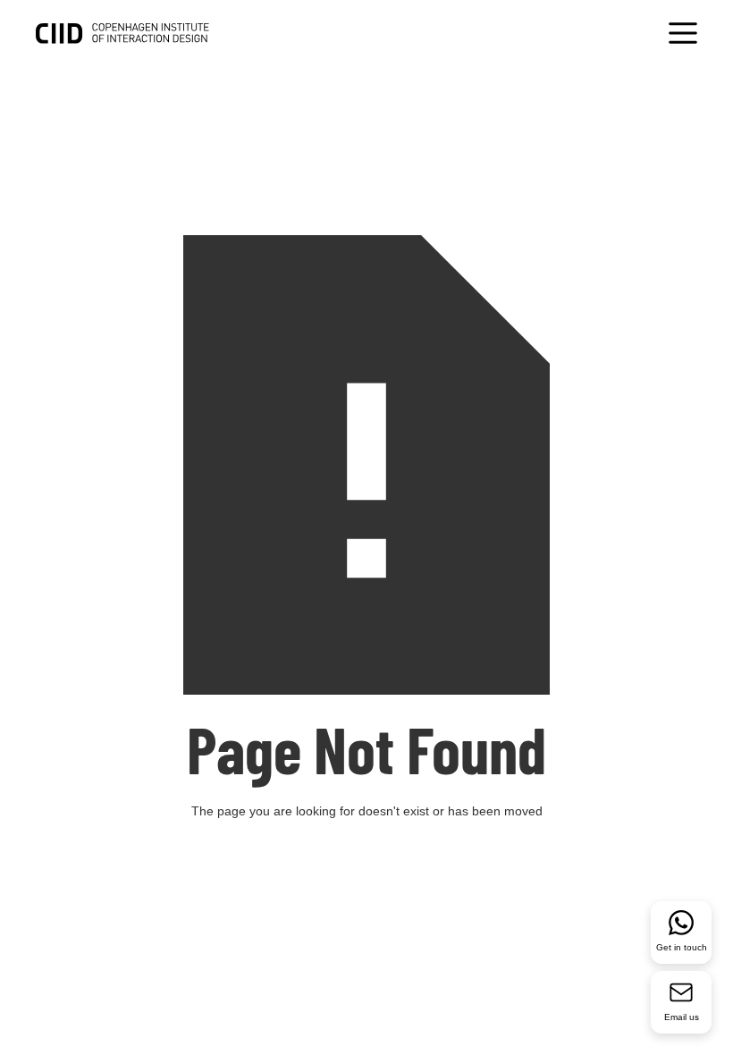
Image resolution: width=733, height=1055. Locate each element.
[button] (683, 35)
